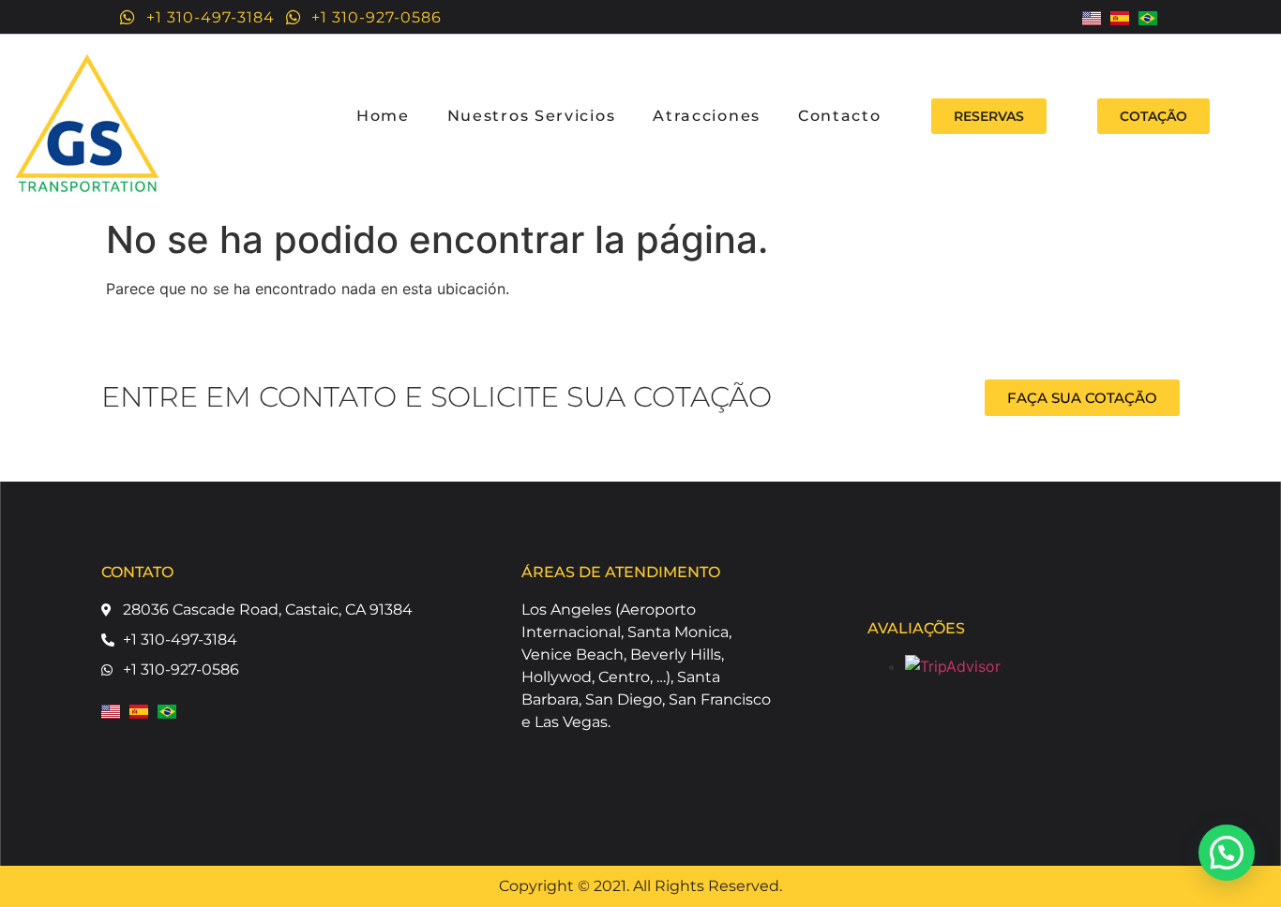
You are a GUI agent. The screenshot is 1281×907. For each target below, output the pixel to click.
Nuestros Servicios (531, 116)
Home (383, 116)
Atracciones (707, 116)
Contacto (840, 116)
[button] (1226, 853)
